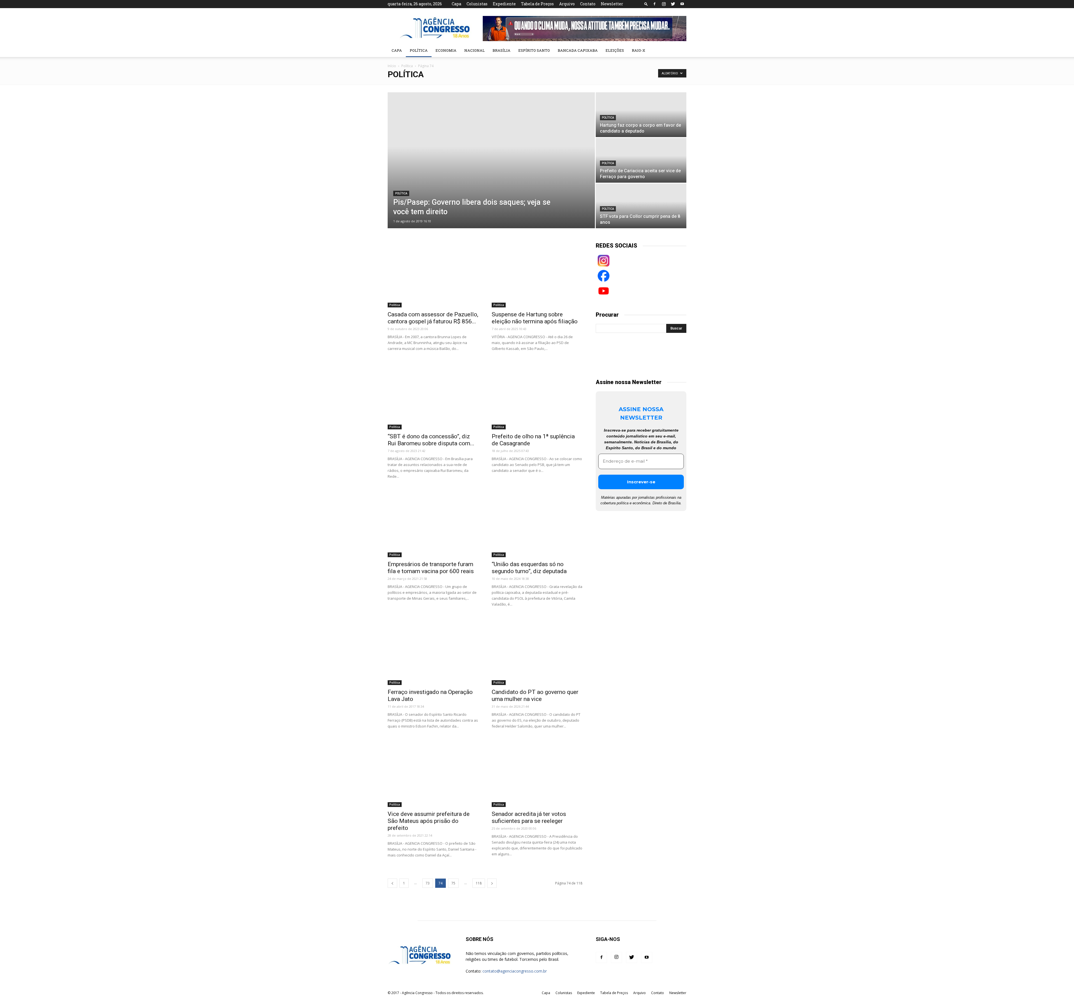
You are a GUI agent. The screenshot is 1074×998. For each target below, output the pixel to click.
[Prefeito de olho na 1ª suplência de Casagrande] (537, 396)
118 (479, 883)
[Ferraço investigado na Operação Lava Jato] (433, 652)
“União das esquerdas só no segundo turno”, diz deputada (529, 568)
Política (419, 50)
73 (428, 883)
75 (453, 883)
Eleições (615, 50)
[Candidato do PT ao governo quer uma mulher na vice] (537, 652)
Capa (456, 3)
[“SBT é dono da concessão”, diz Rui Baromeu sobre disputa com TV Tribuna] (433, 396)
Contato (587, 3)
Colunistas (477, 3)
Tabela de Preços (537, 3)
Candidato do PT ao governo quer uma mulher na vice (535, 695)
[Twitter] (673, 4)
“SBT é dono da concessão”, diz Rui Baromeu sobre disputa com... (431, 440)
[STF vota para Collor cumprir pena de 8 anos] (641, 205)
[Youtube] (682, 4)
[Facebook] (654, 4)
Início (392, 65)
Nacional (474, 50)
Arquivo (567, 3)
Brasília (501, 50)
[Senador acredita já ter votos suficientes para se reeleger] (537, 774)
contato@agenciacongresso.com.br (514, 971)
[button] (646, 4)
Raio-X (638, 50)
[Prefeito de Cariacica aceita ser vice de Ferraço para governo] (641, 160)
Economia (445, 50)
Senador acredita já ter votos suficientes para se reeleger (529, 817)
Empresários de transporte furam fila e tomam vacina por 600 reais (431, 568)
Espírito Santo (534, 50)
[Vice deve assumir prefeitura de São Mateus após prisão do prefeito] (433, 774)
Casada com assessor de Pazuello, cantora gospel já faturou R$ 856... (433, 318)
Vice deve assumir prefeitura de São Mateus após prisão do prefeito (429, 821)
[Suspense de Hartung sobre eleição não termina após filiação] (537, 274)
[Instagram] (664, 4)
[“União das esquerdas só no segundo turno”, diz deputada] (537, 524)
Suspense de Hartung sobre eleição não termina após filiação (535, 318)
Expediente (504, 3)
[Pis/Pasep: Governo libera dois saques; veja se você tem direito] (491, 155)
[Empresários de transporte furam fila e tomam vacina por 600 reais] (433, 524)
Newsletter (612, 3)
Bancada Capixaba (578, 50)
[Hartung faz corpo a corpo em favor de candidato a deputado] (641, 114)
